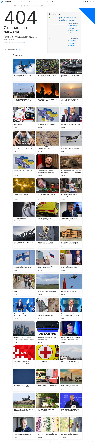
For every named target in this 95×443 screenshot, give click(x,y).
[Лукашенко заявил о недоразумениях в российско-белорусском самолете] (71, 142)
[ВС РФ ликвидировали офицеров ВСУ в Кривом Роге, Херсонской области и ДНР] (71, 165)
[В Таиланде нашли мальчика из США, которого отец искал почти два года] (71, 189)
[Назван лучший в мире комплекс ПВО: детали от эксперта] (24, 404)
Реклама (12, 441)
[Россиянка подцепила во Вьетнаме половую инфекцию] (71, 428)
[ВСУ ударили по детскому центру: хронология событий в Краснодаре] (47, 380)
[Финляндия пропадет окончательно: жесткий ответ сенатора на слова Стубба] (24, 261)
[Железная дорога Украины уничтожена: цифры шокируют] (24, 94)
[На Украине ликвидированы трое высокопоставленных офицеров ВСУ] (47, 70)
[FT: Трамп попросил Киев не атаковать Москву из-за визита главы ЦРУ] (71, 309)
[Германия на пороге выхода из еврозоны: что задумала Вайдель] (47, 428)
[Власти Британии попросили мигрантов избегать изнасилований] (71, 380)
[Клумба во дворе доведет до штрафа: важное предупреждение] (47, 404)
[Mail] (2, 2)
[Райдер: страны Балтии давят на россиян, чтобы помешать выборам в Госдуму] (47, 261)
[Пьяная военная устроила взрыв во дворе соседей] (47, 332)
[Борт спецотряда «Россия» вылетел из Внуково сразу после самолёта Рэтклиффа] (24, 356)
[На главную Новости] (7, 2)
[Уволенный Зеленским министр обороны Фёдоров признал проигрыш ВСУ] (71, 332)
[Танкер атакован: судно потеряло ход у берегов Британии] (71, 94)
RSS (30, 441)
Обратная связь (83, 441)
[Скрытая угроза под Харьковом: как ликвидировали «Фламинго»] (47, 285)
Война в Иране (30, 6)
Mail (2, 441)
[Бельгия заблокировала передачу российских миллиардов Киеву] (47, 118)
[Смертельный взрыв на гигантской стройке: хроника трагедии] (47, 213)
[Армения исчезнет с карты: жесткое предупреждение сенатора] (47, 237)
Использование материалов (73, 441)
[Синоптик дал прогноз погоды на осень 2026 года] (24, 285)
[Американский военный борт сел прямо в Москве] (24, 70)
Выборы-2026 (18, 6)
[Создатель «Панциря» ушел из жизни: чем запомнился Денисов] (47, 189)
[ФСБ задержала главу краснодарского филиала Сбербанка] (24, 213)
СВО (38, 6)
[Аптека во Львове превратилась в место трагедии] (24, 118)
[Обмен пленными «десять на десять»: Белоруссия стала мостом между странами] (71, 285)
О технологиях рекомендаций (44, 441)
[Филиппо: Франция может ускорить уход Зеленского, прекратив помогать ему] (47, 165)
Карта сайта (91, 441)
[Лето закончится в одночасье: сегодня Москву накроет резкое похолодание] (24, 332)
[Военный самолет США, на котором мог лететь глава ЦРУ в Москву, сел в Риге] (71, 118)
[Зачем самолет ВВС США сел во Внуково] (24, 237)
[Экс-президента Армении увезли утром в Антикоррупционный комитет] (71, 261)
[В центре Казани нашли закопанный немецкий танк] (47, 309)
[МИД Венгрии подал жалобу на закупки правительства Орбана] (71, 404)
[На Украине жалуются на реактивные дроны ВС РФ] (24, 380)
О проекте (35, 441)
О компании (7, 441)
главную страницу (20, 42)
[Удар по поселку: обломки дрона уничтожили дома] (47, 94)
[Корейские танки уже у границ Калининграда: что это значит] (71, 70)
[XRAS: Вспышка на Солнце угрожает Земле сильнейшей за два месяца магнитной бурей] (24, 189)
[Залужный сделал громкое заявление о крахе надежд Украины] (71, 213)
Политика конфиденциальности (59, 441)
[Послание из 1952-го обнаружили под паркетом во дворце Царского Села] (47, 142)
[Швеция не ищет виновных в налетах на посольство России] (71, 237)
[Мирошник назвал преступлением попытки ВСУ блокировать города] (24, 428)
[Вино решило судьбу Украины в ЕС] (24, 165)
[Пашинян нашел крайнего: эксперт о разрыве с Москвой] (71, 356)
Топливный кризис (47, 6)
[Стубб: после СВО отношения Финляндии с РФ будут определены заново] (24, 309)
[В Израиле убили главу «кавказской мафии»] (47, 356)
